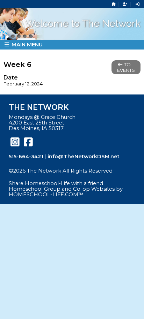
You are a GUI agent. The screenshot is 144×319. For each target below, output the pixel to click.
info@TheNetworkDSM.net (84, 156)
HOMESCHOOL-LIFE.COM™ (46, 194)
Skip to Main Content (41, 176)
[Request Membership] (124, 4)
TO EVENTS (126, 67)
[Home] (113, 4)
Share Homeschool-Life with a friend (56, 183)
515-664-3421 (26, 156)
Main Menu (26, 44)
